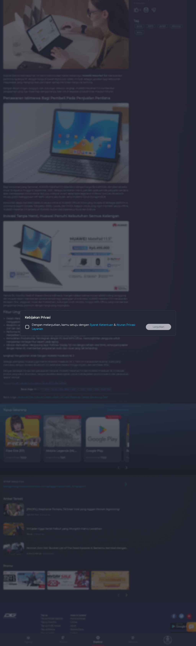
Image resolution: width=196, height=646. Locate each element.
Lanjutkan (158, 326)
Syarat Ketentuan (101, 325)
